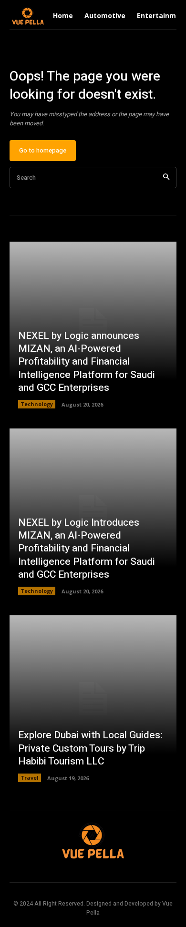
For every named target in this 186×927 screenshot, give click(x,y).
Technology (37, 403)
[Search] (166, 177)
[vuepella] (28, 16)
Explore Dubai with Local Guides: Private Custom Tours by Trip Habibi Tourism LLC (90, 748)
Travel (30, 777)
